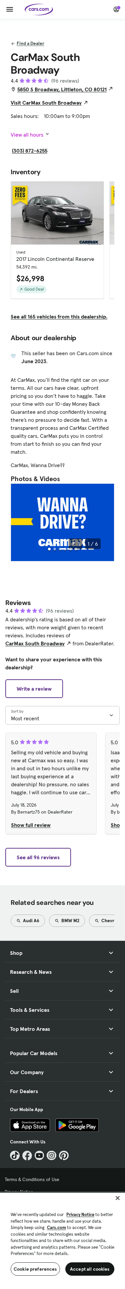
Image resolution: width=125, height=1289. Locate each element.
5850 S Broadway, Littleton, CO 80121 (62, 89)
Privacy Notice (80, 1214)
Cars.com (56, 1227)
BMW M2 (69, 921)
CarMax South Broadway (35, 643)
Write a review (34, 688)
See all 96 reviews (38, 857)
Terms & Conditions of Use (32, 1179)
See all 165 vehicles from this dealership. (59, 316)
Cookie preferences (35, 1269)
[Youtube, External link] (39, 1155)
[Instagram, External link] (51, 1155)
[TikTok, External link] (15, 1155)
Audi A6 (30, 921)
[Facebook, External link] (27, 1155)
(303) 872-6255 (29, 150)
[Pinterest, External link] (64, 1155)
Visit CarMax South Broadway (46, 102)
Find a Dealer (30, 43)
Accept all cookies (90, 1269)
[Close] (117, 1198)
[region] (62, 1240)
